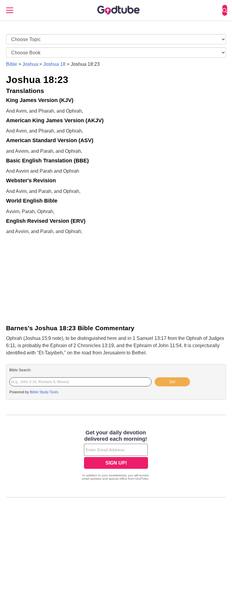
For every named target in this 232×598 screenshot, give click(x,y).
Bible (11, 64)
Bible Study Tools (44, 392)
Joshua (30, 64)
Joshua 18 (54, 64)
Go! (172, 382)
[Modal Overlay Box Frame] (116, 456)
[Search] (224, 10)
